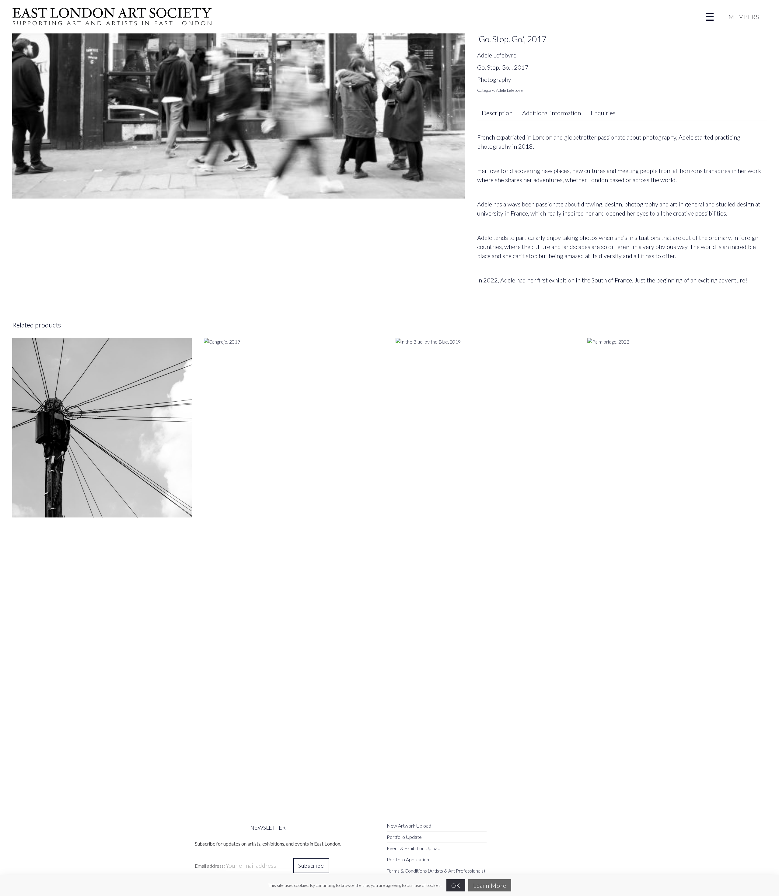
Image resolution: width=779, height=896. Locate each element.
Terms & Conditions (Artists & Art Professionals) (436, 870)
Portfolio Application (408, 859)
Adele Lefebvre (509, 90)
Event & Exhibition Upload (413, 848)
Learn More (489, 885)
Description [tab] (497, 112)
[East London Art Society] (112, 16)
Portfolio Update (404, 837)
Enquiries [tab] (603, 112)
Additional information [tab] (551, 112)
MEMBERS (743, 16)
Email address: (210, 866)
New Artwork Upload (409, 825)
